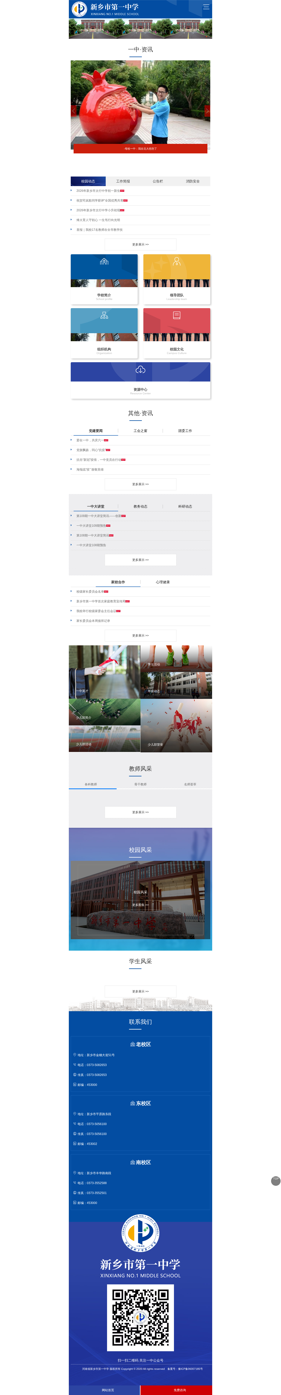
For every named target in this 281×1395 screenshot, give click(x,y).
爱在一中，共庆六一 (90, 440)
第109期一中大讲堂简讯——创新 (98, 516)
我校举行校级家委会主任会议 (96, 611)
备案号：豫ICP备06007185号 (185, 1368)
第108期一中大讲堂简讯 (92, 535)
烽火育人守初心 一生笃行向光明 (98, 220)
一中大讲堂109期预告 (91, 525)
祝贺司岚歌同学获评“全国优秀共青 (99, 200)
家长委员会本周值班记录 (93, 620)
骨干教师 (140, 784)
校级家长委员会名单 (90, 591)
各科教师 (91, 784)
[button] (73, 111)
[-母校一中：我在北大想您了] (140, 61)
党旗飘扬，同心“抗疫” (91, 450)
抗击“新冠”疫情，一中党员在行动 (98, 459)
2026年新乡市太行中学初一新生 (98, 190)
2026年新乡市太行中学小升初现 (98, 210)
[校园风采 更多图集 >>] (138, 862)
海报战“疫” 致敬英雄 (90, 469)
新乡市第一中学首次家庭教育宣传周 (100, 601)
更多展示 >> (140, 244)
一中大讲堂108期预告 (91, 545)
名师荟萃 (190, 784)
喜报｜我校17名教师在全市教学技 (99, 229)
